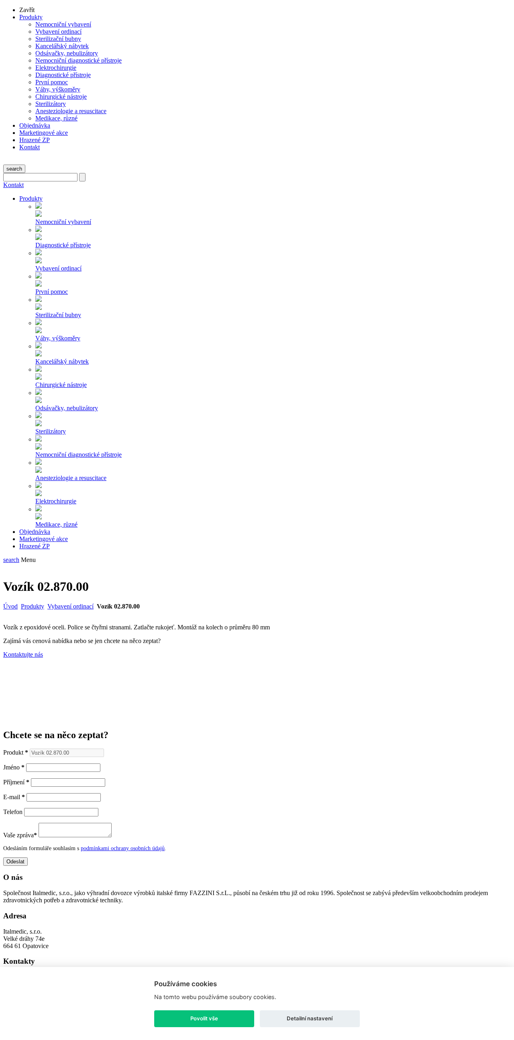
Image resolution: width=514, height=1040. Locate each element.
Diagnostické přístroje (63, 74)
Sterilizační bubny (58, 38)
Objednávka (34, 125)
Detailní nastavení (309, 1018)
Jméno (13, 767)
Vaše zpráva (20, 835)
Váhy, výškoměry (57, 89)
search (14, 169)
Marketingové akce (43, 132)
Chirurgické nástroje (61, 96)
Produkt (15, 752)
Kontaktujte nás (23, 654)
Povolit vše (204, 1018)
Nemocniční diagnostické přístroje (78, 60)
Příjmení (16, 782)
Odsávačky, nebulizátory (66, 53)
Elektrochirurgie (55, 67)
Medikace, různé (56, 118)
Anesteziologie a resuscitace (70, 111)
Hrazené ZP (34, 139)
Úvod (10, 606)
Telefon (12, 811)
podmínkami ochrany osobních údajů (123, 848)
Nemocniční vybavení (63, 24)
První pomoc (51, 82)
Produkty (31, 17)
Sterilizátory (50, 103)
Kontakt (29, 147)
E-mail (14, 797)
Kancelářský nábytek (62, 46)
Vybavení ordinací (58, 31)
